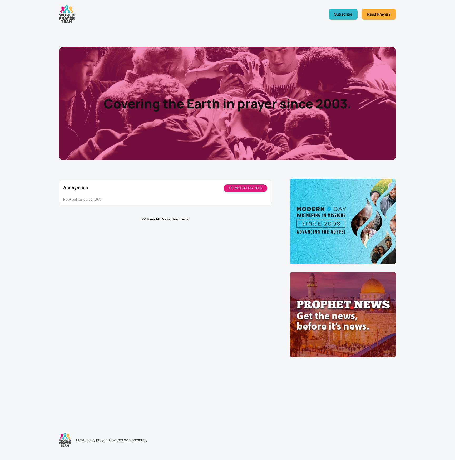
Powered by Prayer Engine (78, 227)
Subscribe (343, 14)
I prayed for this (245, 188)
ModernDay (137, 439)
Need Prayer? (379, 14)
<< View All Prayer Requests (165, 219)
